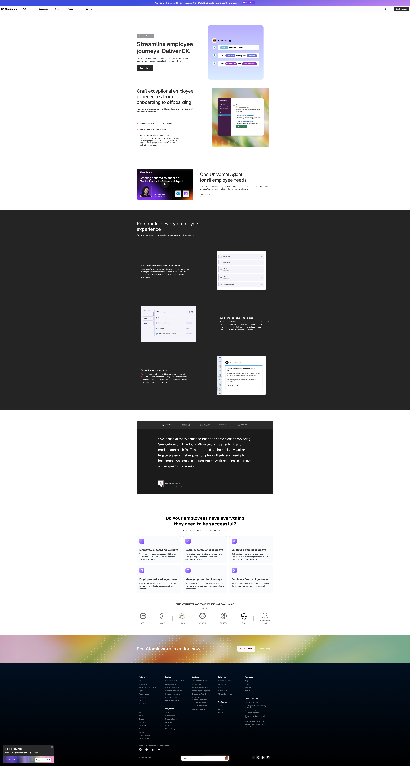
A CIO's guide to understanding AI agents (255, 707)
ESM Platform (196, 684)
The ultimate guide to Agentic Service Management (255, 712)
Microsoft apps (170, 716)
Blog (246, 681)
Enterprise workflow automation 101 (256, 717)
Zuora (220, 706)
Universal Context (171, 684)
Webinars (248, 687)
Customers (142, 722)
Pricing (141, 681)
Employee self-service (199, 694)
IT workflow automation (200, 687)
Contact (141, 732)
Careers (141, 719)
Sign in (387, 9)
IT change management (173, 697)
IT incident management (173, 691)
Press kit (247, 691)
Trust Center (143, 704)
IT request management (173, 694)
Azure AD (168, 722)
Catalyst (221, 709)
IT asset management (172, 687)
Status (141, 700)
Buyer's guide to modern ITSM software (255, 725)
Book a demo (401, 9)
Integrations (143, 684)
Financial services (224, 681)
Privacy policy (144, 739)
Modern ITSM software (199, 681)
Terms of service (144, 735)
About (141, 716)
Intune (167, 725)
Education (221, 687)
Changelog (142, 697)
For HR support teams (199, 706)
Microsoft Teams (171, 719)
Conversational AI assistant (174, 681)
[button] (27, 9)
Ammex (220, 712)
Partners (141, 729)
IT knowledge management (201, 691)
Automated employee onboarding (199, 698)
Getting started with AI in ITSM (255, 721)
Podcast (247, 684)
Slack (167, 712)
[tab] (166, 425)
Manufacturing (223, 691)
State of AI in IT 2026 (252, 703)
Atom (143, 374)
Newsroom (142, 725)
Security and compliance (147, 687)
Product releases (144, 694)
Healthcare (222, 684)
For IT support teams (199, 702)
